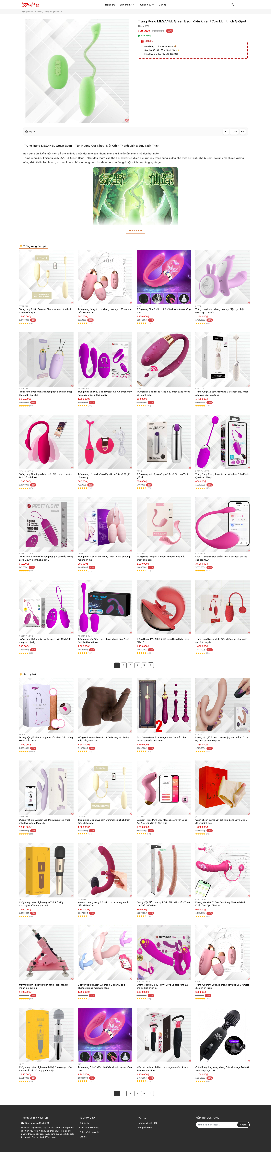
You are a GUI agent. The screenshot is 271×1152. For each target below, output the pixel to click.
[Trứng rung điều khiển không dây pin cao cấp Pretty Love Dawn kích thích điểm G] (46, 524)
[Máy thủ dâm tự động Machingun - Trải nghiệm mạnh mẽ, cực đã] (46, 952)
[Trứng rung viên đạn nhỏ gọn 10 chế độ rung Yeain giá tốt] (164, 442)
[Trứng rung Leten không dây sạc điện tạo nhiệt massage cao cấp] (222, 277)
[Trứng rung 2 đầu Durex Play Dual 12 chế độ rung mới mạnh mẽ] (105, 524)
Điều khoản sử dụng (89, 1127)
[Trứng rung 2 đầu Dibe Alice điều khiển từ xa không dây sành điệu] (164, 359)
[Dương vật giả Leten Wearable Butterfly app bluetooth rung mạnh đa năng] (105, 952)
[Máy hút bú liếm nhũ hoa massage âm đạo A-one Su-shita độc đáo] (164, 1035)
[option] (77, 71)
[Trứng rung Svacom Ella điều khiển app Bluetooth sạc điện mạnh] (222, 607)
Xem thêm (134, 230)
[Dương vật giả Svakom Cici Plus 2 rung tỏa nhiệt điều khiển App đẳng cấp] (46, 788)
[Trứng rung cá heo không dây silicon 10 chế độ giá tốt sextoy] (105, 442)
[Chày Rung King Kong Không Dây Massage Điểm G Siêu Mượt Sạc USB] (222, 1035)
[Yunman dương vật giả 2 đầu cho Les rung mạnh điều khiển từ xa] (105, 870)
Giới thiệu (84, 1123)
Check (243, 1124)
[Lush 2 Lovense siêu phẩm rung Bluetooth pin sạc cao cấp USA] (222, 524)
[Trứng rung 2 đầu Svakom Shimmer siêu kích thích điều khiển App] (46, 277)
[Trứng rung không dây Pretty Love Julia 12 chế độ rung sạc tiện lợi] (46, 607)
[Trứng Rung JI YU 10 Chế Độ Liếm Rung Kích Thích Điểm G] (164, 607)
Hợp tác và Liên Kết (147, 1123)
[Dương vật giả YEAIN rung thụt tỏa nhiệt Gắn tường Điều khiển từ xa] (46, 705)
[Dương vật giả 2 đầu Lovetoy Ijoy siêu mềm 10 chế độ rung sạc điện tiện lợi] (222, 705)
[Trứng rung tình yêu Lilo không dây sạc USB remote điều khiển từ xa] (105, 277)
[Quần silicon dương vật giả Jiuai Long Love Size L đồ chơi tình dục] (222, 788)
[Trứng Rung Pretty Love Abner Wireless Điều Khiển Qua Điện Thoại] (222, 442)
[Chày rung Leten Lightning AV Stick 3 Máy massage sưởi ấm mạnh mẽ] (46, 870)
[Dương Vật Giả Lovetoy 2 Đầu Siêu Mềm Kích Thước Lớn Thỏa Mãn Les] (164, 870)
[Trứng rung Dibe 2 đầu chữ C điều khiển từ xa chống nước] (164, 277)
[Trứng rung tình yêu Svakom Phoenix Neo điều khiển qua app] (164, 524)
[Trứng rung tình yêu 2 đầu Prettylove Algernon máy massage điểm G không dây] (105, 359)
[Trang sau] (151, 665)
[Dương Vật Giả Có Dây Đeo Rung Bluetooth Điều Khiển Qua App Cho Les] (222, 870)
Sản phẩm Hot (145, 1127)
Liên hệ (83, 1136)
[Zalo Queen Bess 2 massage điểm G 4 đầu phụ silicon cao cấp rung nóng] (164, 705)
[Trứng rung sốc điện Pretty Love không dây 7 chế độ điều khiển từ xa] (105, 607)
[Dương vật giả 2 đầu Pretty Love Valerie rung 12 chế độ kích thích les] (164, 952)
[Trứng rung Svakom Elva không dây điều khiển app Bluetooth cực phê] (46, 359)
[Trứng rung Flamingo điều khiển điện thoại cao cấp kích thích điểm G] (46, 442)
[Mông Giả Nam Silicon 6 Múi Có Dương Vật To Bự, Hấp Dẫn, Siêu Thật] (105, 705)
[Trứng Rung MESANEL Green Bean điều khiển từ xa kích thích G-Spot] (77, 71)
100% (234, 131)
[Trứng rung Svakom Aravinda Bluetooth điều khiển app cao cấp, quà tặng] (222, 359)
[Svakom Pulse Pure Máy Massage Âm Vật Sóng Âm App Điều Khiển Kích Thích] (164, 788)
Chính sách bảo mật (89, 1132)
